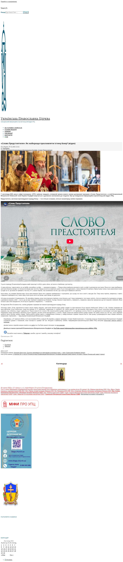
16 (4, 549)
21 (15, 549)
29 (2, 553)
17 (6, 549)
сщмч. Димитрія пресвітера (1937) (28, 394)
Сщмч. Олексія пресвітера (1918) (82, 392)
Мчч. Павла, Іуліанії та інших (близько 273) (39, 391)
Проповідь (6, 148)
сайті (33, 325)
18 (8, 549)
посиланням (60, 325)
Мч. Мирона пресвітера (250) (97, 389)
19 (10, 549)
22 (2, 551)
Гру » (11, 555)
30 (4, 553)
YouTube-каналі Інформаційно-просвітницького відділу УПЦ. (75, 328)
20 (13, 549)
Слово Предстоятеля (45, 150)
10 (6, 547)
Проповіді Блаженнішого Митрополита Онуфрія (21, 150)
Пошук (3, 12)
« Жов (3, 555)
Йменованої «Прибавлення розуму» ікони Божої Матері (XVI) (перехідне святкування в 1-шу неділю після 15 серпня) (48, 389)
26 (10, 551)
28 (15, 551)
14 (15, 547)
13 (13, 547)
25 (8, 551)
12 (10, 547)
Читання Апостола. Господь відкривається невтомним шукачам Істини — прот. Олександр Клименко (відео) (49, 352)
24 (6, 551)
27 (13, 551)
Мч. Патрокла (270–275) (62, 391)
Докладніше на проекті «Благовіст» (92, 394)
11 (8, 547)
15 (2, 549)
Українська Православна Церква (25, 118)
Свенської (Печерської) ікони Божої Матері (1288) (62, 394)
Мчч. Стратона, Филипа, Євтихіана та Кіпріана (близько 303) (91, 391)
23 (4, 551)
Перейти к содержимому (9, 1)
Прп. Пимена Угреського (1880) (53, 392)
